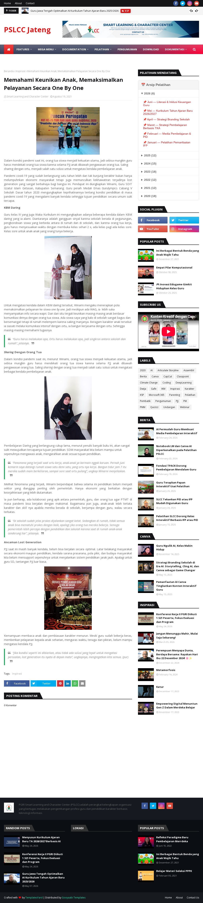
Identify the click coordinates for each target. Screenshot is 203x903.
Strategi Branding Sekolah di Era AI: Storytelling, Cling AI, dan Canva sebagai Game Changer (177, 566)
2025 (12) (150, 155)
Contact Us (193, 897)
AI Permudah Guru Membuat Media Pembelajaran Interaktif (176, 431)
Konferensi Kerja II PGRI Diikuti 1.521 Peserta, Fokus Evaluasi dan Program (176, 618)
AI (151, 370)
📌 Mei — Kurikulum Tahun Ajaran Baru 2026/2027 (168, 112)
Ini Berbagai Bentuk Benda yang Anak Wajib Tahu (177, 252)
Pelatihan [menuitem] (102, 49)
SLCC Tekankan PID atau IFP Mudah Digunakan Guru (174, 501)
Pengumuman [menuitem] (127, 49)
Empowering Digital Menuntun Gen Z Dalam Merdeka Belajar (176, 705)
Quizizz (154, 407)
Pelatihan (190, 395)
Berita (143, 376)
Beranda (9, 71)
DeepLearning (184, 382)
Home (7, 3)
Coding (167, 382)
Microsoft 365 (156, 395)
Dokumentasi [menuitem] (174, 49)
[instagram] (189, 3)
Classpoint (183, 376)
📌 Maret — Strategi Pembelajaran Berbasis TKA (165, 126)
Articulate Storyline (168, 370)
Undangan (169, 407)
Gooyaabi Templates (73, 897)
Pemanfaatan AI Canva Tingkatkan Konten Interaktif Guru (176, 585)
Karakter (189, 388)
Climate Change (149, 382)
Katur (160, 687)
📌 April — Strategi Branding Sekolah (166, 119)
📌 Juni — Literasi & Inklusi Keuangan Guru (167, 103)
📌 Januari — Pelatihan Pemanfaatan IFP (166, 144)
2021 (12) (150, 187)
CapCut (168, 376)
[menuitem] (8, 49)
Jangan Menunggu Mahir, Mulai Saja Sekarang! (177, 635)
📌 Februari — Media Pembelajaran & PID (167, 135)
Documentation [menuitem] (74, 49)
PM (185, 401)
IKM (163, 388)
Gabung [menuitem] (24, 59)
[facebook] (175, 3)
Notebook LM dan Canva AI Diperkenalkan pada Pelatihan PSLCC (176, 450)
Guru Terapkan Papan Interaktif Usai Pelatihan (173, 484)
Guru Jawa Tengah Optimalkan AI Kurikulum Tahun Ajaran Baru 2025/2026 (75, 10)
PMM (142, 407)
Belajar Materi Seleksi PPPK (174, 871)
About (18, 3)
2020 (143, 370)
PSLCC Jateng (27, 29)
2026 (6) (149, 93)
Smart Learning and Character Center (27, 96)
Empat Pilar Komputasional (174, 267)
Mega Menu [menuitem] (46, 49)
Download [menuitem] (151, 49)
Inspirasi (20, 71)
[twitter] (182, 3)
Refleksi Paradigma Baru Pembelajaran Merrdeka (172, 839)
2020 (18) (150, 196)
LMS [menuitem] (9, 59)
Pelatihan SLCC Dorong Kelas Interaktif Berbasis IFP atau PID (177, 518)
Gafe (153, 388)
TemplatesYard (34, 897)
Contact (30, 3)
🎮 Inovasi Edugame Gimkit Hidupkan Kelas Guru (174, 286)
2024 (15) (150, 163)
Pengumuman (163, 401)
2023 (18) (150, 171)
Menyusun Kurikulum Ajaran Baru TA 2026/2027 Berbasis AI (41, 839)
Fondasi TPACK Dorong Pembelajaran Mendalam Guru (176, 467)
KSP (142, 395)
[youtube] (196, 3)
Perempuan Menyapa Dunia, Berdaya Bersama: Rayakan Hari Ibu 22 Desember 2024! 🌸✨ (177, 654)
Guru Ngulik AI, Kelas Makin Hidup (174, 547)
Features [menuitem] (22, 49)
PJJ (177, 401)
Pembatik (145, 401)
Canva (155, 376)
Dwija (143, 388)
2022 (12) (150, 179)
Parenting (174, 395)
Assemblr (189, 370)
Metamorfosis (165, 670)
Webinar (185, 407)
